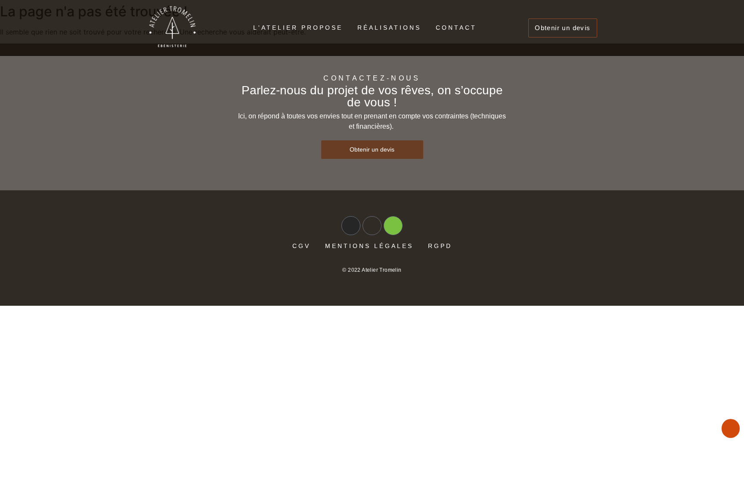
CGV (301, 245)
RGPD (440, 245)
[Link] (372, 225)
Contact (456, 27)
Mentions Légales (369, 245)
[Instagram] (350, 225)
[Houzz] (393, 225)
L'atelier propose (298, 27)
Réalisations (389, 27)
